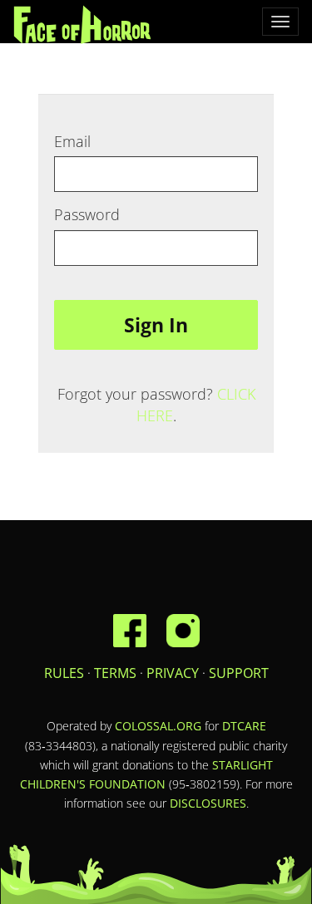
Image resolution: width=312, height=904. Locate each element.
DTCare (244, 726)
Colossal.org (158, 726)
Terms (115, 673)
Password (87, 214)
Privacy (172, 673)
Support (239, 673)
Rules (64, 673)
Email (72, 141)
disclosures (208, 803)
